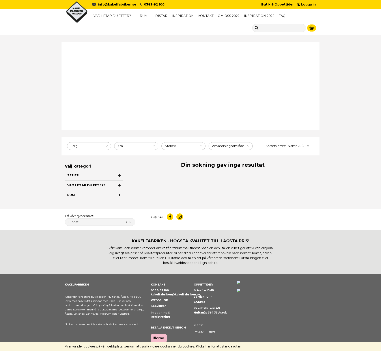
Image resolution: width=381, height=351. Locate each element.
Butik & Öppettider (277, 4)
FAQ (282, 16)
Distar (161, 16)
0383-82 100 (154, 4)
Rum (144, 16)
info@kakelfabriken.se (117, 4)
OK (128, 222)
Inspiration (183, 16)
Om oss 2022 (228, 16)
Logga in (308, 4)
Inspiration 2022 (259, 16)
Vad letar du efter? (112, 16)
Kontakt (205, 16)
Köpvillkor (158, 306)
